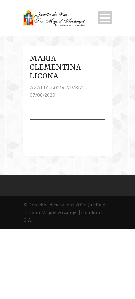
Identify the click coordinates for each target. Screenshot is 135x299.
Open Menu (105, 17)
